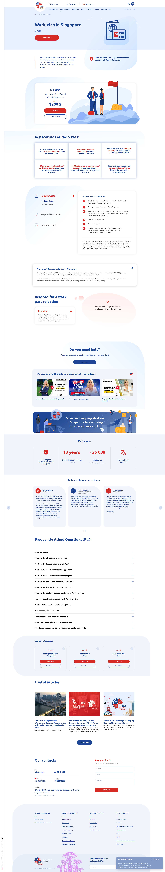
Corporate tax (93, 823)
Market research (66, 819)
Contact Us (106, 789)
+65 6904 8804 (53, 5)
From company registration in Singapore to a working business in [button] (84, 422)
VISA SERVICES (123, 813)
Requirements (48, 196)
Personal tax (93, 826)
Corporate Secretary (67, 830)
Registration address (67, 826)
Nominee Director (66, 833)
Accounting (93, 819)
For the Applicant (47, 201)
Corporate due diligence (68, 841)
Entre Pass (119, 822)
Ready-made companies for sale (43, 822)
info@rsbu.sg (90, 4)
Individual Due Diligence (68, 844)
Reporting (75, 9)
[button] (47, 38)
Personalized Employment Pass (125, 826)
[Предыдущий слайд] (8, 508)
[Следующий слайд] (160, 508)
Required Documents (51, 214)
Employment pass (121, 819)
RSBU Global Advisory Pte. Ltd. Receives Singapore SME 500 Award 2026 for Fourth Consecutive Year (83, 723)
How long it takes (49, 225)
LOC (118, 833)
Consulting (65, 837)
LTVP (118, 837)
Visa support (42, 14)
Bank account (65, 823)
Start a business (53, 9)
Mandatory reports (95, 830)
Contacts (96, 9)
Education (89, 9)
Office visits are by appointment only (44, 795)
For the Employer (47, 204)
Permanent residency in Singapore (126, 840)
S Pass (49, 14)
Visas (82, 9)
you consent (134, 867)
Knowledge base (105, 9)
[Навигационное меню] (2, 2)
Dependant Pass (121, 830)
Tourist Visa (120, 844)
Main (36, 14)
